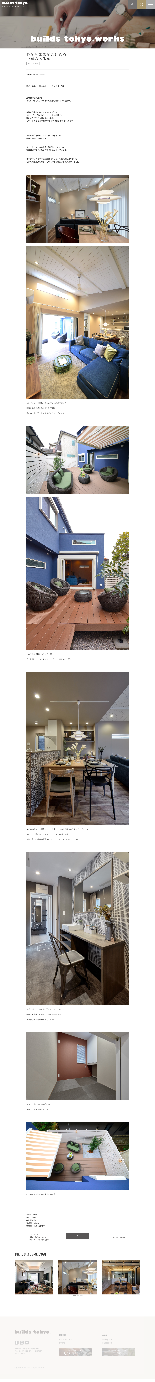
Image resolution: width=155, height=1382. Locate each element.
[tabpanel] (34, 1277)
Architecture (65, 1331)
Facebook (107, 1334)
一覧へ (77, 1236)
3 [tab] (82, 1295)
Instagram (107, 1331)
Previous (11, 1277)
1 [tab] (75, 1295)
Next (144, 1277)
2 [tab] (78, 1295)
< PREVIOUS (39, 1236)
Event (62, 1334)
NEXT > (119, 1236)
